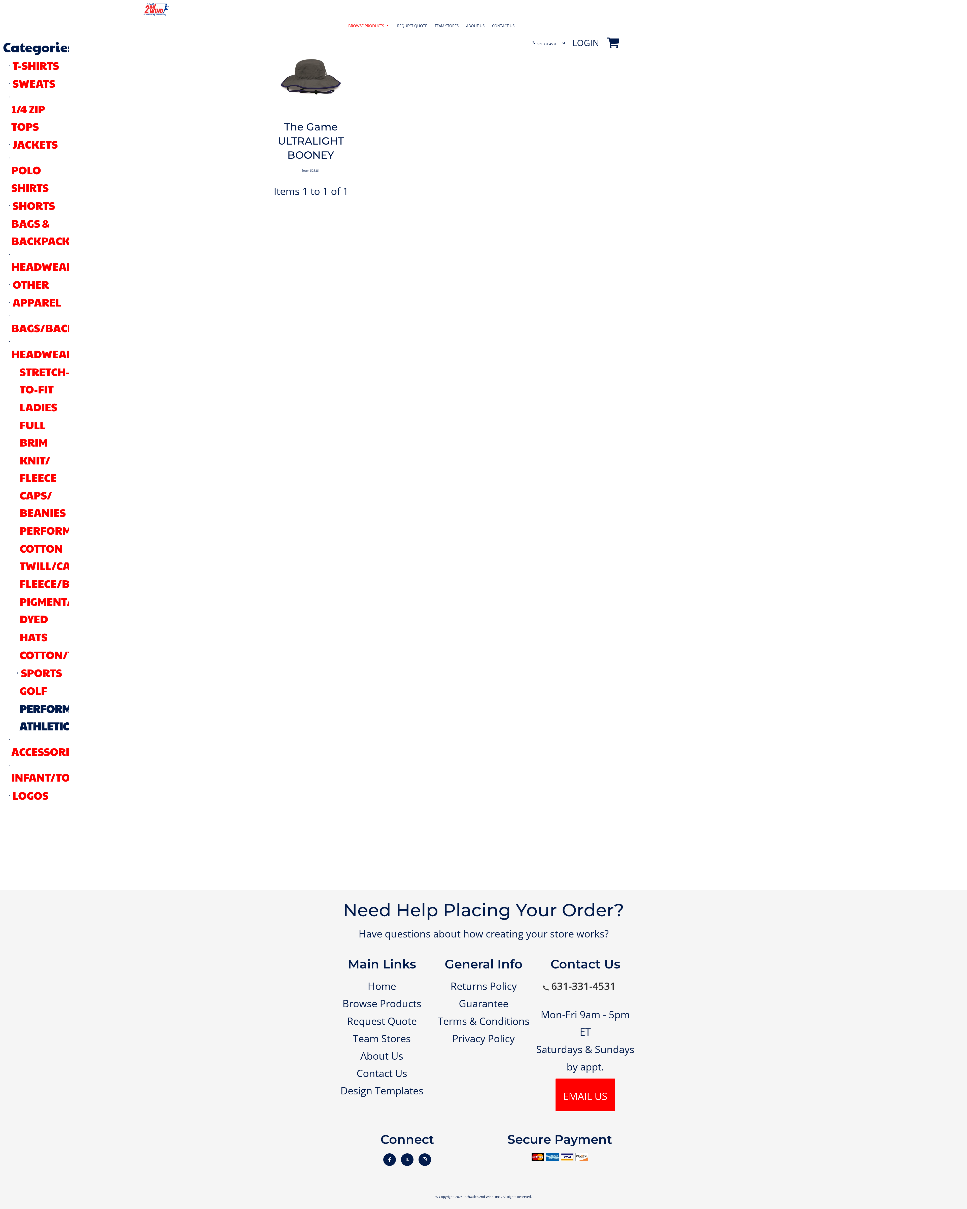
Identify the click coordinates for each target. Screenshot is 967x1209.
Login (585, 43)
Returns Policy (484, 986)
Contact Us (382, 1073)
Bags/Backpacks (60, 327)
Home (382, 986)
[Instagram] (425, 1159)
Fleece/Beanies (64, 583)
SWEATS (34, 83)
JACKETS (35, 144)
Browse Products (381, 1003)
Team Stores (382, 1038)
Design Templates (381, 1090)
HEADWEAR (42, 266)
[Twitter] (407, 1159)
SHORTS (34, 205)
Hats (33, 636)
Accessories (46, 751)
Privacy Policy (483, 1038)
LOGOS (30, 795)
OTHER (31, 284)
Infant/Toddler (58, 777)
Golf (33, 690)
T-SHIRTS (36, 65)
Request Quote (382, 1021)
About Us (381, 1056)
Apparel (37, 302)
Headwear (42, 353)
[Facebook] (389, 1159)
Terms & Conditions (484, 1021)
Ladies (38, 406)
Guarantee (483, 1003)
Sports (41, 672)
